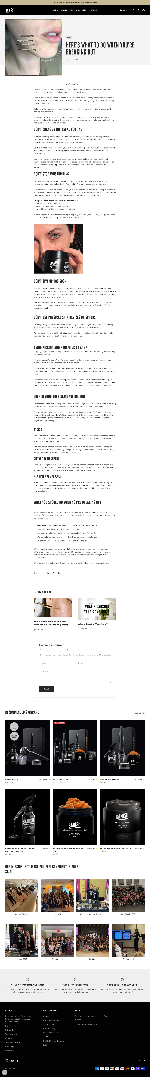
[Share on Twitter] (48, 573)
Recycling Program (51, 1020)
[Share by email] (59, 573)
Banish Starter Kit (61, 779)
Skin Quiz (64, 10)
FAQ (45, 1045)
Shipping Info (49, 1024)
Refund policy (11, 1047)
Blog (7, 1026)
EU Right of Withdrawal (53, 1041)
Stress (36, 436)
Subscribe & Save (51, 1033)
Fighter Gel (92, 533)
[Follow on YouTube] (12, 1060)
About (84, 10)
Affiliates (47, 1037)
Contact (46, 1016)
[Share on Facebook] (42, 573)
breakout (60, 89)
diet (56, 465)
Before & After (75, 10)
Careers (8, 1038)
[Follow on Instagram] (6, 1060)
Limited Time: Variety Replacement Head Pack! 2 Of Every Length (75, 2)
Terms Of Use (11, 1034)
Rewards (94, 10)
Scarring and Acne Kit (110, 779)
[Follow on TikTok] (17, 1060)
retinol (92, 302)
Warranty (9, 1051)
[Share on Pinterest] (53, 573)
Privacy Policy (84, 655)
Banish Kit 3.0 (11, 779)
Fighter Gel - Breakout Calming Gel (116, 848)
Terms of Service (99, 655)
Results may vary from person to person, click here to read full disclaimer (18, 1019)
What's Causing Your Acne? (93, 624)
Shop (54, 10)
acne (68, 37)
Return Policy (49, 1029)
